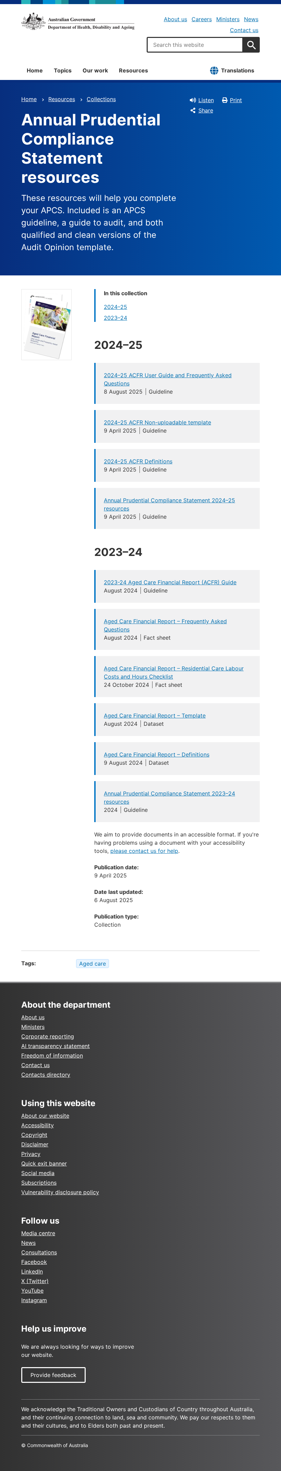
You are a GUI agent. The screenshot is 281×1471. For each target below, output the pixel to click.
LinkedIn (32, 1271)
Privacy (30, 1153)
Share (205, 110)
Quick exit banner (44, 1163)
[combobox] (195, 45)
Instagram (34, 1300)
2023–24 (115, 317)
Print (236, 100)
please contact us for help (144, 850)
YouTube (32, 1290)
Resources (133, 70)
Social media (37, 1173)
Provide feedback (53, 1375)
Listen (206, 100)
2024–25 (115, 306)
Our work (95, 70)
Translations (237, 70)
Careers (202, 19)
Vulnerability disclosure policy (60, 1192)
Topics (63, 70)
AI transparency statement (55, 1046)
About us (175, 19)
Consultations (39, 1252)
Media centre (38, 1233)
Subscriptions (39, 1182)
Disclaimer (34, 1144)
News (251, 19)
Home (35, 70)
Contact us (244, 30)
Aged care (92, 963)
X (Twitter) (35, 1281)
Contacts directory (45, 1074)
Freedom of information (52, 1055)
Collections (101, 99)
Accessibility (37, 1125)
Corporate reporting (47, 1036)
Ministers (228, 19)
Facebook (34, 1261)
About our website (45, 1115)
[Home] (77, 21)
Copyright (34, 1134)
